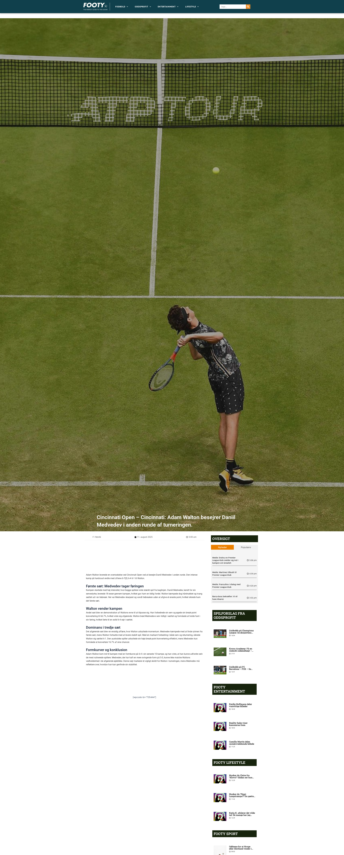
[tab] (222, 547)
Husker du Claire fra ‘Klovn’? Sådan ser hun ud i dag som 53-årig (240, 777)
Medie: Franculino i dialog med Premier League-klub (226, 585)
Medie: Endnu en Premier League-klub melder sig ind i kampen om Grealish (225, 560)
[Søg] (248, 6)
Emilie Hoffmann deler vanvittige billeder (240, 705)
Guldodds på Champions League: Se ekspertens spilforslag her (241, 632)
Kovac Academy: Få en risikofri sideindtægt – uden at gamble (240, 650)
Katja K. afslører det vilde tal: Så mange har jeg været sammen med (242, 815)
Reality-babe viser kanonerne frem (238, 723)
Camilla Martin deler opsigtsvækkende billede (241, 742)
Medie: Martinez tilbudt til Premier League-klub (224, 573)
